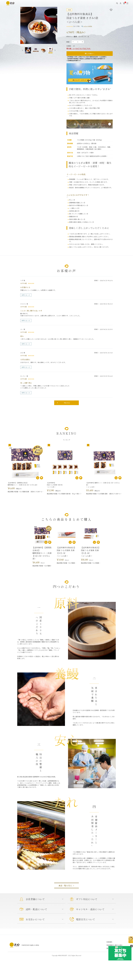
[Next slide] (54, 50)
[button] (28, 50)
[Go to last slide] (22, 50)
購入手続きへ (89, 53)
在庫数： (69, 46)
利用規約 (109, 942)
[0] (124, 3)
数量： (68, 42)
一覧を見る (66, 403)
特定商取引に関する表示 (114, 945)
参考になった (26, 295)
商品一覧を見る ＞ (66, 885)
